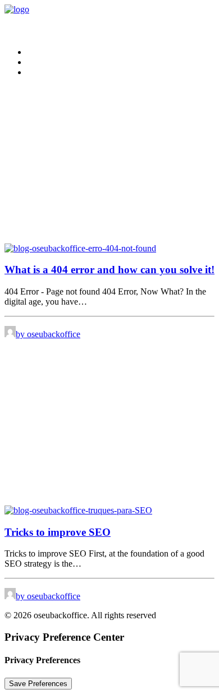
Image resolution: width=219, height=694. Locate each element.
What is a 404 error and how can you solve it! (109, 269)
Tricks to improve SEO (57, 532)
